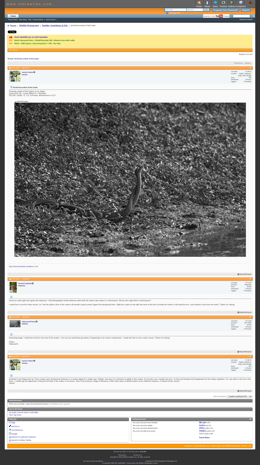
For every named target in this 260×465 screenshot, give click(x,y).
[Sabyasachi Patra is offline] (15, 323)
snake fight (33, 413)
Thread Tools (238, 63)
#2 (250, 279)
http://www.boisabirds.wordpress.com (23, 266)
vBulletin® (129, 455)
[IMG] (201, 428)
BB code (202, 423)
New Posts (23, 20)
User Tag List (13, 50)
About (207, 6)
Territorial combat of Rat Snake (26, 59)
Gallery (231, 6)
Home (199, 6)
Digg (13, 423)
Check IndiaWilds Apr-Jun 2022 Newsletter (31, 37)
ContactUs (241, 6)
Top (250, 396)
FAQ (29, 20)
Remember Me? (174, 13)
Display (247, 63)
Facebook (32, 437)
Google (14, 434)
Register (246, 10)
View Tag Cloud (15, 415)
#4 (250, 356)
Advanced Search (246, 19)
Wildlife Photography (29, 26)
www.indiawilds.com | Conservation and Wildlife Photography (217, 446)
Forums (223, 6)
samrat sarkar (22, 413)
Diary (215, 6)
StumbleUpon (17, 430)
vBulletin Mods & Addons (137, 461)
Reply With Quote (245, 274)
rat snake (12, 413)
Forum (13, 16)
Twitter (28, 440)
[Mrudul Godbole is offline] (13, 287)
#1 (250, 68)
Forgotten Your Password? (225, 10)
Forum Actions (38, 20)
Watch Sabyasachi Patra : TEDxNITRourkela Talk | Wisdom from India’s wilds (44, 40)
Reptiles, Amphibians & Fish (55, 26)
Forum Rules (13, 20)
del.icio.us (16, 427)
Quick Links (50, 20)
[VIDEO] (202, 431)
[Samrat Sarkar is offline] (15, 76)
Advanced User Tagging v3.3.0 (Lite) (115, 461)
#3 (250, 317)
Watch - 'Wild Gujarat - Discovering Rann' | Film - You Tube (37, 44)
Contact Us (188, 446)
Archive (244, 446)
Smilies (202, 426)
